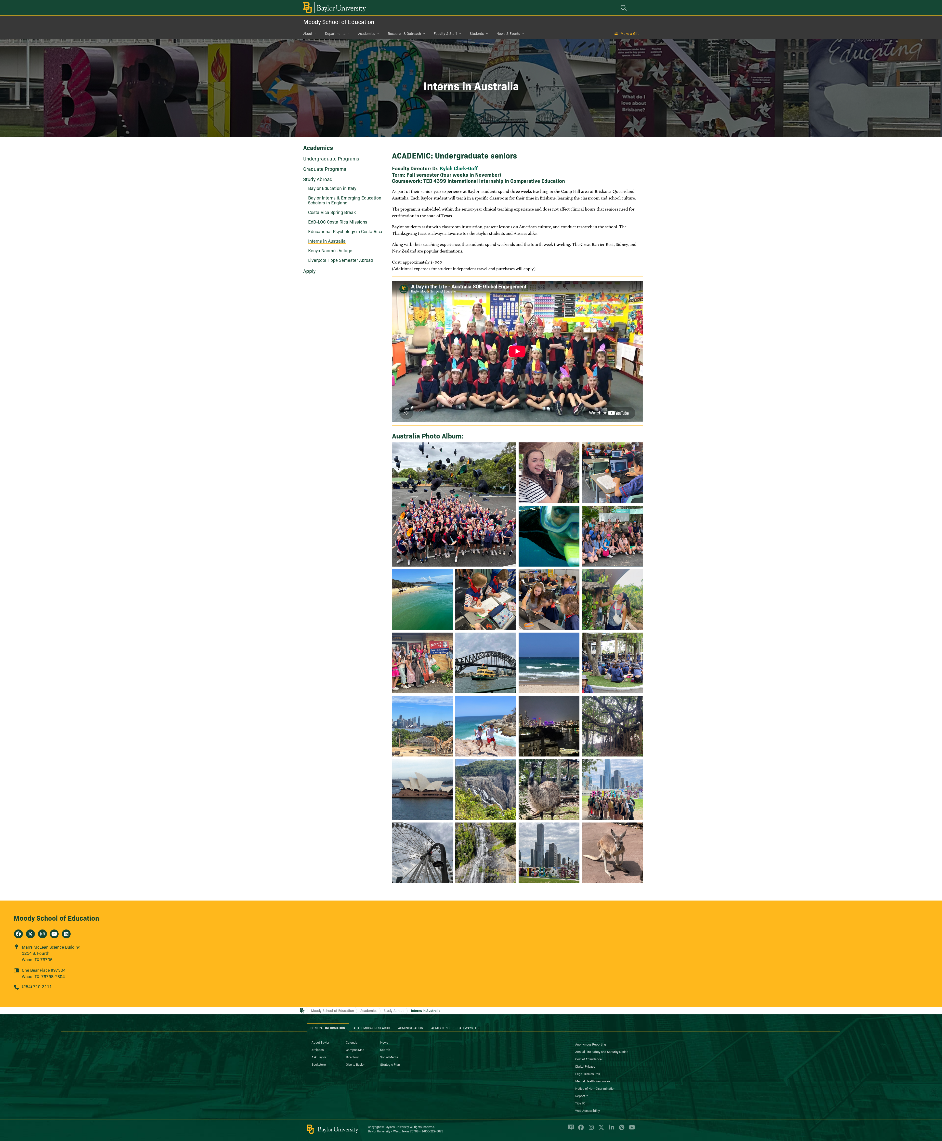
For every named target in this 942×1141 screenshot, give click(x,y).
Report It (581, 1095)
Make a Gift (630, 33)
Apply (309, 270)
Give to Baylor (355, 1064)
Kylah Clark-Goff (459, 168)
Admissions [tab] (440, 1027)
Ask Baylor (319, 1057)
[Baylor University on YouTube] (630, 1129)
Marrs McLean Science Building (51, 947)
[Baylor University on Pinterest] (621, 1129)
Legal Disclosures (587, 1073)
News (384, 1042)
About (307, 33)
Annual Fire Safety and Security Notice (601, 1051)
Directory (352, 1057)
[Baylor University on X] (600, 1129)
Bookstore (319, 1064)
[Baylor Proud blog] (570, 1129)
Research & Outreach (404, 33)
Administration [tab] (410, 1027)
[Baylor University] (333, 7)
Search (385, 1049)
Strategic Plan (390, 1064)
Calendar (352, 1042)
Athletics (318, 1049)
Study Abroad (318, 178)
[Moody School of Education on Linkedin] (66, 934)
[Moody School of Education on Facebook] (18, 934)
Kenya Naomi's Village (330, 250)
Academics (366, 33)
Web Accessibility (587, 1110)
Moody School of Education (338, 21)
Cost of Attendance (588, 1059)
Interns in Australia (426, 1010)
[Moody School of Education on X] (30, 934)
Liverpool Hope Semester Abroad (340, 260)
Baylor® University (396, 1127)
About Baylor (320, 1042)
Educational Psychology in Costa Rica (345, 231)
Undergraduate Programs (331, 158)
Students (477, 33)
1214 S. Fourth (36, 953)
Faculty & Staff (445, 33)
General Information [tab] (328, 1027)
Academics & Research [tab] (371, 1027)
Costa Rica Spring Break (332, 212)
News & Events (508, 33)
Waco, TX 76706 (37, 959)
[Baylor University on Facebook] (580, 1129)
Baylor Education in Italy (332, 188)
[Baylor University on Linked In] (611, 1129)
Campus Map (355, 1049)
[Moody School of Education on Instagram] (42, 934)
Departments (335, 33)
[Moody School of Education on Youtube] (54, 934)
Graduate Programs (324, 168)
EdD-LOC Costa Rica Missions (337, 222)
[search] (624, 7)
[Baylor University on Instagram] (590, 1129)
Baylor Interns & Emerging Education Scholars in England (344, 200)
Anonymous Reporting (590, 1044)
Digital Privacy (585, 1066)
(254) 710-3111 (37, 986)
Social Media (389, 1057)
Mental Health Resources (592, 1081)
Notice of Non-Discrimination (595, 1088)
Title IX (580, 1103)
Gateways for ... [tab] (470, 1027)
